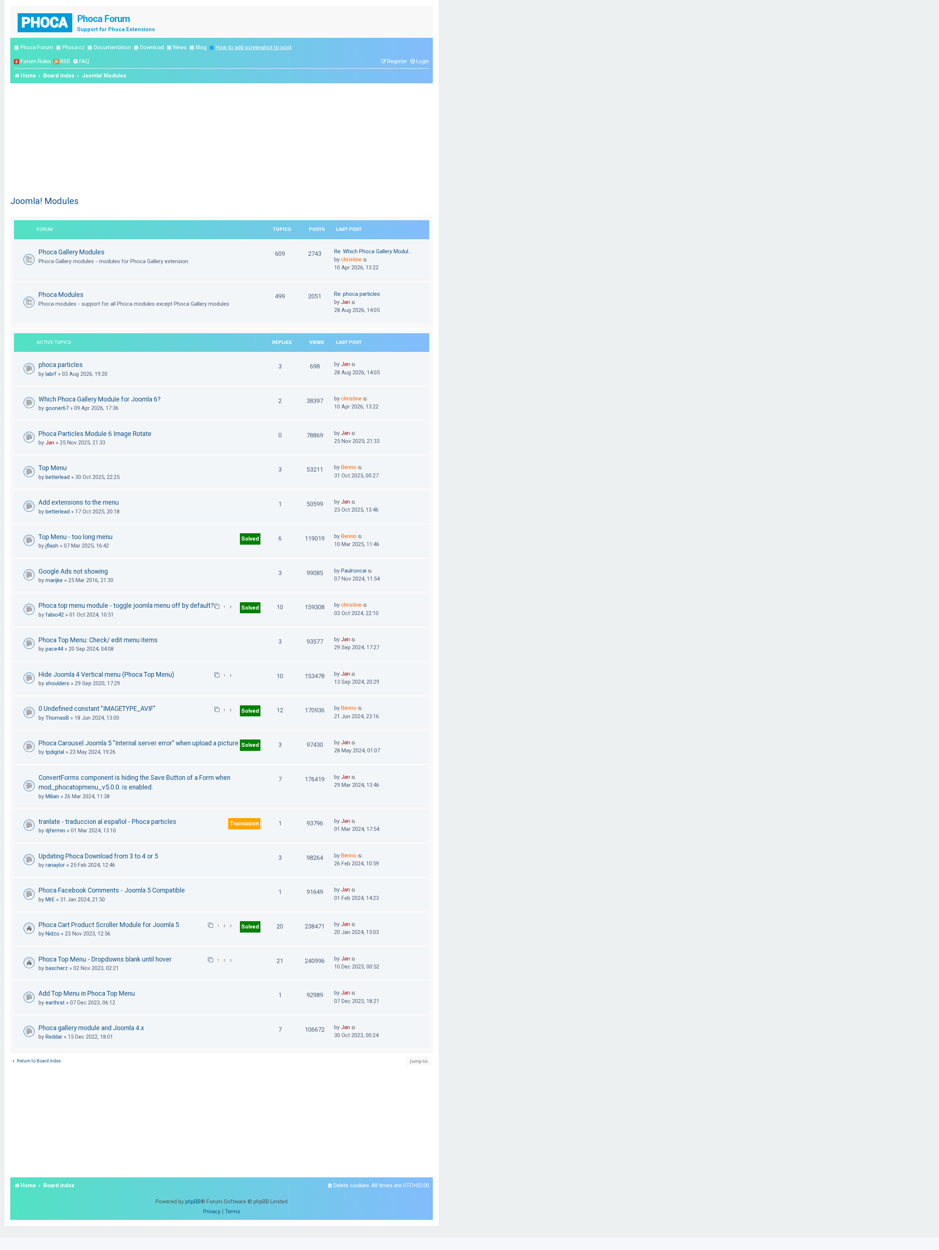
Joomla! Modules (44, 201)
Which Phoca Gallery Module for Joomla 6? (100, 399)
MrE (50, 899)
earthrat (55, 1002)
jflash (51, 545)
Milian (52, 796)
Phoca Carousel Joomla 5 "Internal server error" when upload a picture (138, 743)
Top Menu (53, 468)
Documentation (112, 47)
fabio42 (54, 614)
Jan (345, 302)
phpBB (193, 1201)
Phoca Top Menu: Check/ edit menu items (98, 640)
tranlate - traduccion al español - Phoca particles (107, 821)
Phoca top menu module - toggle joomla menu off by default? (126, 605)
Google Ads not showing (73, 571)
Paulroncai (353, 570)
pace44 (54, 649)
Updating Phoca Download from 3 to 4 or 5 (98, 856)
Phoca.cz (73, 47)
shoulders (57, 683)
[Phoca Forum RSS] (56, 61)
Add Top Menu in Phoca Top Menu (87, 993)
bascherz (56, 968)
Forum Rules (36, 61)
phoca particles (61, 364)
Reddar (53, 1036)
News (180, 47)
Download (152, 47)
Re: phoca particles (357, 294)
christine (351, 259)
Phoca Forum (37, 47)
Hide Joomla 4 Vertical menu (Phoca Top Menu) (106, 674)
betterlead (57, 477)
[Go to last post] (353, 364)
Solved (250, 538)
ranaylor (55, 865)
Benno (349, 467)
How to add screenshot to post (254, 47)
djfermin (55, 830)
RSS (65, 61)
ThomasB (57, 718)
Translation (244, 823)
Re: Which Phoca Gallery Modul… (373, 251)
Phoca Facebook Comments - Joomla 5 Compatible (112, 890)
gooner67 (57, 408)
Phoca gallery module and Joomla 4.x (91, 1028)
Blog (201, 47)
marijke (54, 580)
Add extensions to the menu (79, 502)
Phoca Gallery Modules (72, 252)
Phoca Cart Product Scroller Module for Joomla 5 (109, 925)
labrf (50, 374)
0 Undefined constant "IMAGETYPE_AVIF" (97, 708)
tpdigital (54, 752)
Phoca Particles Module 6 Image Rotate (95, 433)
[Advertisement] (221, 138)
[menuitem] (81, 61)
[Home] (45, 22)
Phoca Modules (61, 294)
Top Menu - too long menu (76, 537)
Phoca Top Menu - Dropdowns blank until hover (105, 959)
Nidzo (52, 933)
